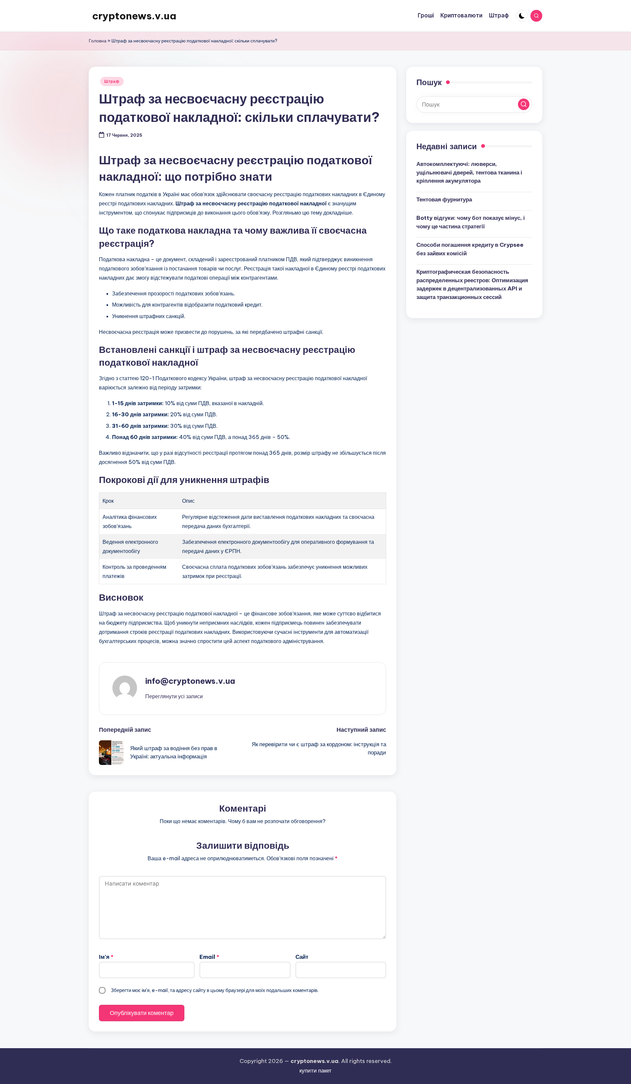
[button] (174, 696)
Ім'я (106, 956)
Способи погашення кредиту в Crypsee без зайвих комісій (470, 249)
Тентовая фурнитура (444, 199)
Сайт (301, 956)
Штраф (112, 81)
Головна (97, 41)
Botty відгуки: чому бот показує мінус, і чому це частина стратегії (470, 222)
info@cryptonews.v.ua (190, 681)
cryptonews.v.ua (134, 16)
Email (209, 956)
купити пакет (315, 1070)
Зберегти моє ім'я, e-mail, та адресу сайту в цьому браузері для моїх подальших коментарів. (214, 990)
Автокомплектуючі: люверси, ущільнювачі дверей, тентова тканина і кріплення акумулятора (469, 172)
